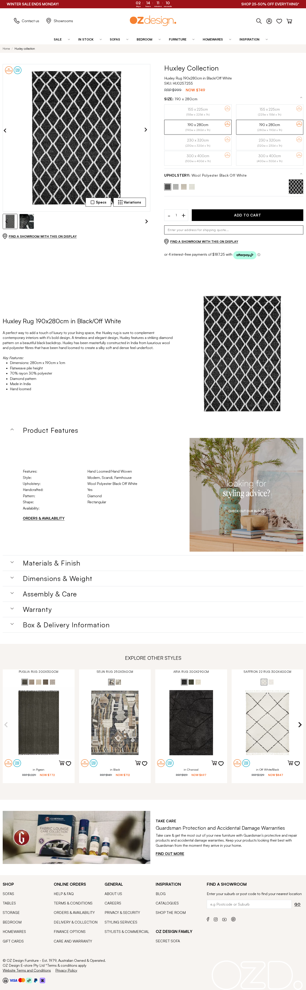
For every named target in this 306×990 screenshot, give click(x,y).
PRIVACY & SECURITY (122, 912)
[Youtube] (224, 918)
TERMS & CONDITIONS (73, 903)
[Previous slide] (6, 130)
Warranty (37, 609)
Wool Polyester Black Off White (205, 175)
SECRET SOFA (168, 941)
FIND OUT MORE (170, 853)
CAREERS (113, 903)
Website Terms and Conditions (27, 970)
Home (6, 48)
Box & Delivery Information (66, 625)
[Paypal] (36, 980)
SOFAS (8, 893)
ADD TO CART (247, 215)
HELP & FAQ (64, 893)
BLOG (161, 893)
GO (297, 904)
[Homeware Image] (246, 495)
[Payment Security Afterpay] (29, 980)
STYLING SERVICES (121, 922)
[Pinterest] (233, 918)
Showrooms (63, 21)
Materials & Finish (51, 563)
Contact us (30, 21)
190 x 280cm (181, 99)
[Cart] (289, 20)
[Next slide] (147, 130)
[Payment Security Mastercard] (21, 980)
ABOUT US (113, 893)
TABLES (9, 903)
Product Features (50, 430)
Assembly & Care (50, 594)
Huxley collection (25, 48)
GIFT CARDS (13, 941)
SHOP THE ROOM (171, 912)
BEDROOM (12, 922)
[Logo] (153, 21)
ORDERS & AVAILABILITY (44, 518)
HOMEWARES (14, 931)
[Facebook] (208, 918)
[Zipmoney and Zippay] (42, 980)
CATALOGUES (167, 903)
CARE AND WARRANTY (73, 941)
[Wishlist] (281, 20)
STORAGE (11, 912)
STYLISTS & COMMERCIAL (127, 931)
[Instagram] (216, 918)
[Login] (271, 20)
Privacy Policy (66, 970)
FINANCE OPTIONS (70, 931)
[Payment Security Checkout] (5, 980)
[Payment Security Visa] (13, 980)
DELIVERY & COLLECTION (75, 922)
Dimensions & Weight (58, 578)
